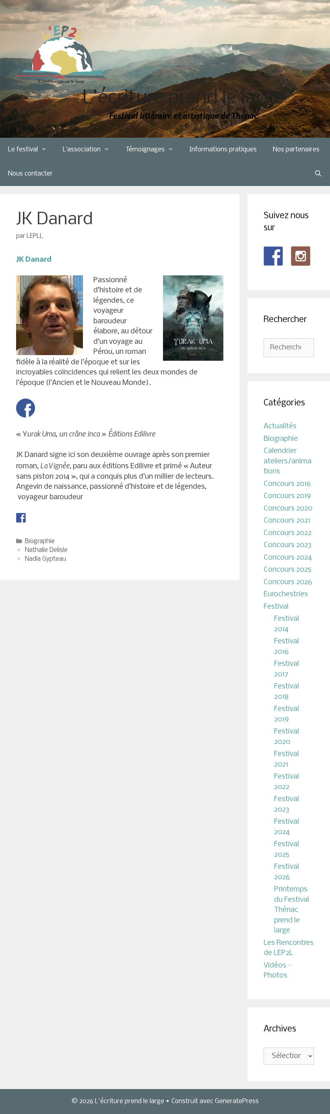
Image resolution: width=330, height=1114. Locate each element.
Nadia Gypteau (45, 559)
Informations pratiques (223, 149)
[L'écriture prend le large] (63, 54)
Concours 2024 (288, 558)
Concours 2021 (287, 521)
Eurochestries (286, 594)
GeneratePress (237, 1101)
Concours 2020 (288, 509)
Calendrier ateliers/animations (287, 461)
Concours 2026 (288, 582)
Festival (276, 607)
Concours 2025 (287, 570)
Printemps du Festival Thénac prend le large (291, 910)
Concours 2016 (287, 484)
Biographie (40, 541)
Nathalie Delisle (46, 550)
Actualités (280, 426)
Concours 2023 (287, 545)
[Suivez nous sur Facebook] (273, 256)
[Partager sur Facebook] (21, 518)
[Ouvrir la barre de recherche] (318, 174)
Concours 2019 (287, 496)
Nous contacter (30, 173)
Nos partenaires (296, 149)
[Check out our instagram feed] (300, 256)
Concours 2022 (287, 533)
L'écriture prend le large (183, 98)
